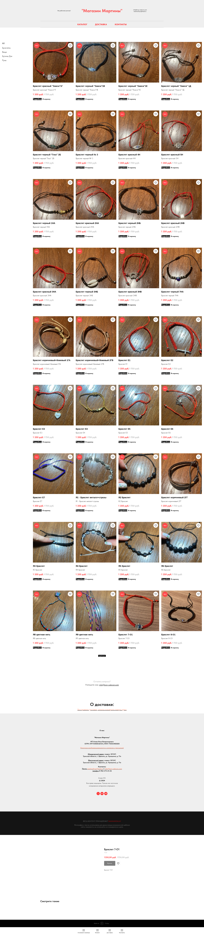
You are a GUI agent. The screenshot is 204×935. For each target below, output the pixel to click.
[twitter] (98, 793)
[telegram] (105, 793)
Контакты (121, 24)
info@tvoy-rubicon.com (109, 685)
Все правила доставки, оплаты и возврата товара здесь (102, 709)
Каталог (82, 24)
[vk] (102, 793)
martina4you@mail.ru (95, 769)
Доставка (101, 24)
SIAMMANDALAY (114, 821)
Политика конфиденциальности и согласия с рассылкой (102, 748)
